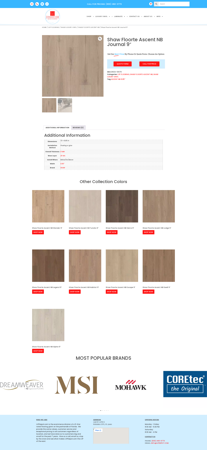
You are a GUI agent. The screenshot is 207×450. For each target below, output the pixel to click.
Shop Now (38, 232)
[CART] (150, 3)
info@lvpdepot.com (160, 443)
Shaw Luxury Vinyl (69, 27)
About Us (148, 16)
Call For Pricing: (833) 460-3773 (104, 4)
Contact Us (134, 16)
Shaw (62, 168)
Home (44, 27)
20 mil (62, 156)
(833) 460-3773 (158, 441)
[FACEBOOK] (42, 4)
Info (159, 16)
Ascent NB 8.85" (118, 79)
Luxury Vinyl (101, 16)
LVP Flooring (53, 27)
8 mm (62, 152)
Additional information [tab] (57, 127)
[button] (100, 39)
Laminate (118, 16)
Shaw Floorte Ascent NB (89, 27)
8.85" (62, 164)
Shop (89, 16)
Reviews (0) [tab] (78, 127)
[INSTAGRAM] (47, 4)
